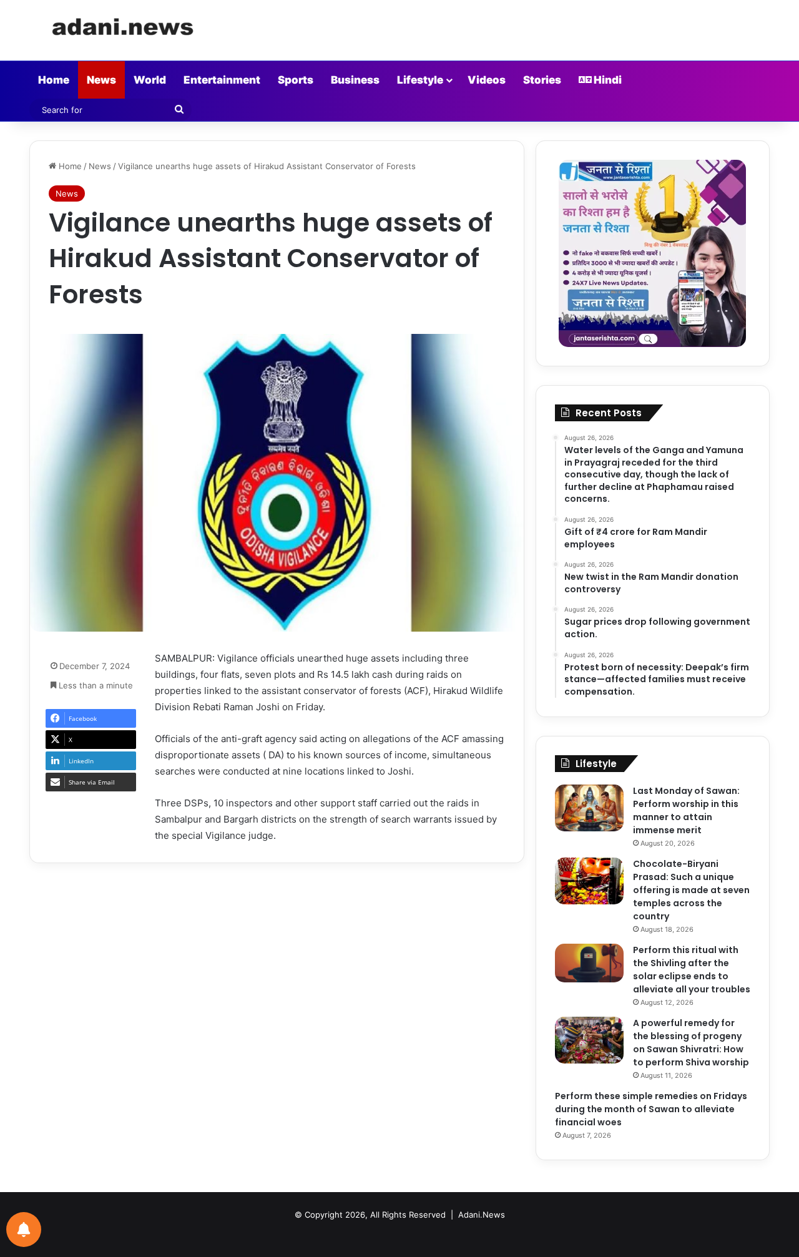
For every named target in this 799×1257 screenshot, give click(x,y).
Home (53, 80)
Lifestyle (420, 80)
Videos (487, 80)
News (101, 80)
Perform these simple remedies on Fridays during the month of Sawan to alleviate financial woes (651, 1109)
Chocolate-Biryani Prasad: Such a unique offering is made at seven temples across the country (691, 890)
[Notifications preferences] (23, 1229)
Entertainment (222, 80)
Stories (542, 80)
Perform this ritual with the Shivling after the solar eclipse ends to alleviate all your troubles (691, 969)
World (150, 80)
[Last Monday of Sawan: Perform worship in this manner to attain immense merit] (589, 808)
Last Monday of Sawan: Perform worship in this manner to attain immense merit (686, 810)
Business (355, 80)
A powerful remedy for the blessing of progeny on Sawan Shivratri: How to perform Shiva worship (691, 1043)
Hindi (607, 80)
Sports (295, 80)
